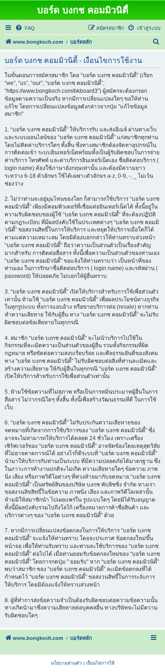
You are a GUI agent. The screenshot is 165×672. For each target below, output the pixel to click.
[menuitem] (25, 28)
